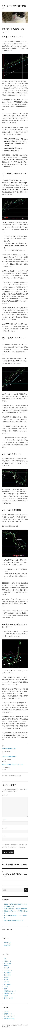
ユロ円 (6, 986)
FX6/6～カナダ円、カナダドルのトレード (12, 764)
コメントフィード (9, 1016)
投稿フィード (8, 1014)
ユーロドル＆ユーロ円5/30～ (9, 756)
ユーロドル (7, 984)
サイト (4, 836)
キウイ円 (6, 968)
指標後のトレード (9, 993)
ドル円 (6, 979)
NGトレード (7, 961)
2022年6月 (7, 943)
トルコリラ (7, 975)
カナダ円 (6, 965)
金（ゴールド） (8, 998)
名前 (4, 820)
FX (5, 959)
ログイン (6, 1011)
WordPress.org (9, 1018)
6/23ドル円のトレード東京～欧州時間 (15, 909)
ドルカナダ (7, 972)
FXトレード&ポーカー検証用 (9, 1025)
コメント (5, 795)
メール (4, 828)
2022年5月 (7, 945)
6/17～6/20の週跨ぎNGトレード (13, 920)
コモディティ (8, 970)
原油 (5, 989)
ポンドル (6, 982)
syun (6, 775)
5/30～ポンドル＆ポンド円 (9, 748)
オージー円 (7, 963)
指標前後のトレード (10, 991)
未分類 (19, 775)
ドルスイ (6, 977)
